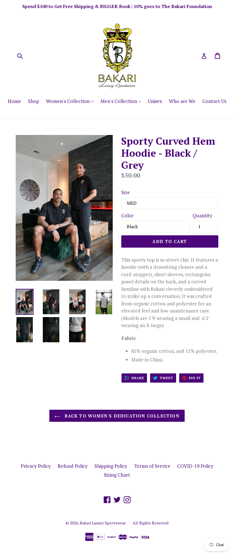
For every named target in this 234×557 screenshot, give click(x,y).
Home (14, 101)
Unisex (155, 101)
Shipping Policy (110, 466)
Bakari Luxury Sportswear (103, 523)
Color (127, 215)
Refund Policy (73, 466)
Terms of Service (152, 466)
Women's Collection (71, 101)
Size (125, 192)
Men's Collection (122, 101)
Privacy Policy (36, 466)
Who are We (182, 101)
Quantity (202, 215)
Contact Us (214, 101)
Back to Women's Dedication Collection (121, 416)
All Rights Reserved (150, 523)
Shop (33, 101)
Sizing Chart (117, 475)
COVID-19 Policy (195, 466)
